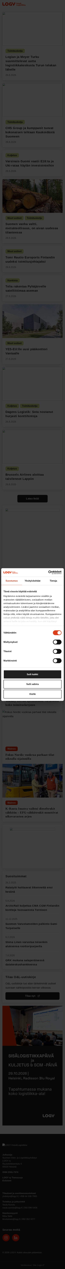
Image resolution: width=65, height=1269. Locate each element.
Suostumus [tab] (12, 580)
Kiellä (32, 694)
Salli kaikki (32, 674)
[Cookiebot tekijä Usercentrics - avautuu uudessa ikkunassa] (48, 572)
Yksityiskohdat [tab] (32, 580)
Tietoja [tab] (53, 580)
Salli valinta (32, 684)
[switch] (57, 642)
